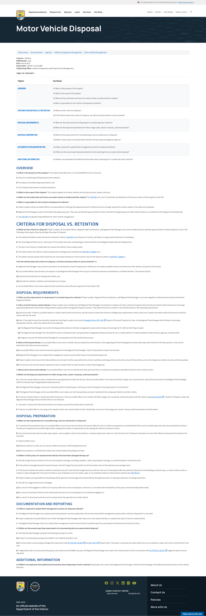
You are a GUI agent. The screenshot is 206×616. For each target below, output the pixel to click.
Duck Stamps (168, 12)
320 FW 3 (70, 237)
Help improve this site (192, 614)
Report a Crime (181, 12)
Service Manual (36, 52)
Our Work (98, 12)
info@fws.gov (134, 593)
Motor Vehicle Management (95, 52)
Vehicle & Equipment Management (68, 52)
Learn (77, 12)
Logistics (48, 52)
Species (67, 12)
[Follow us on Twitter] (118, 583)
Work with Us (159, 607)
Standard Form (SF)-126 (93, 320)
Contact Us (158, 592)
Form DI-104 (156, 397)
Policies (156, 599)
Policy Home (23, 52)
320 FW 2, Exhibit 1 (90, 252)
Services (87, 12)
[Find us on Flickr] (129, 583)
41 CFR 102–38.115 (156, 550)
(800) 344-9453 (112, 593)
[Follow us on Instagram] (112, 583)
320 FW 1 (94, 197)
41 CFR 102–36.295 (75, 543)
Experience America (38, 12)
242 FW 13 (135, 473)
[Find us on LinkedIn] (124, 583)
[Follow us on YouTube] (135, 583)
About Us (156, 585)
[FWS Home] (20, 15)
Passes (149, 12)
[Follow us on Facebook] (107, 583)
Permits (158, 12)
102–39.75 (93, 543)
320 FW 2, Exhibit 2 (117, 256)
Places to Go (55, 12)
